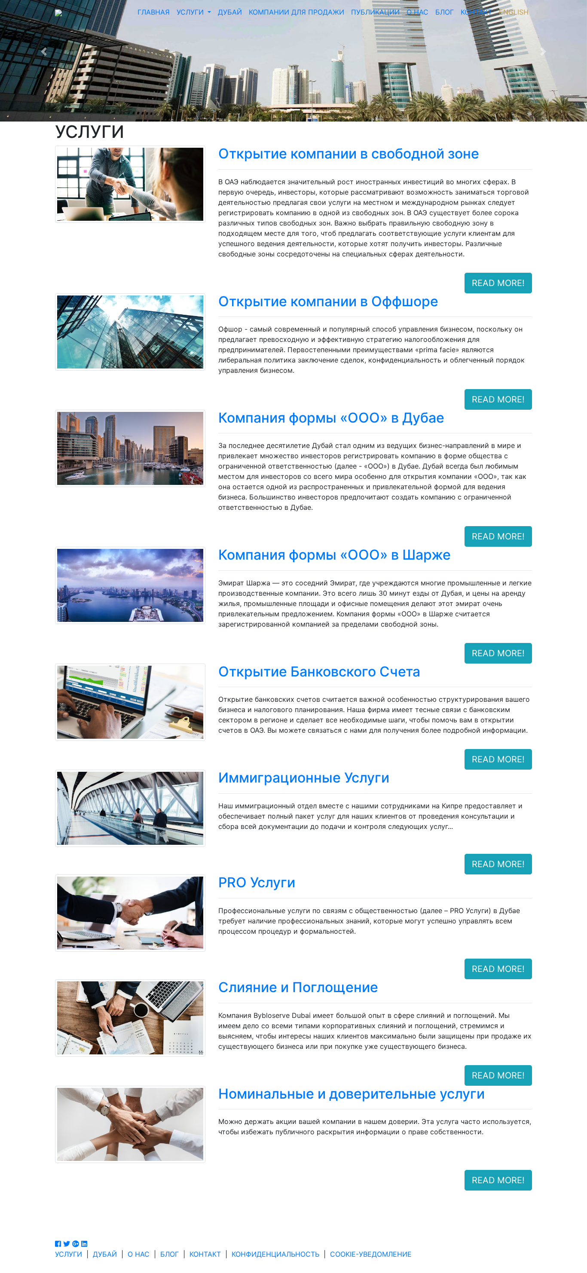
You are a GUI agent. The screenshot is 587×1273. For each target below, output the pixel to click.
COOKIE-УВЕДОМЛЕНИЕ (371, 1254)
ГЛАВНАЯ (154, 12)
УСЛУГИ (191, 12)
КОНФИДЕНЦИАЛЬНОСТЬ (275, 1254)
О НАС (417, 12)
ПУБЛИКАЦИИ (375, 12)
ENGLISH (514, 12)
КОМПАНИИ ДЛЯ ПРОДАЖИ (296, 12)
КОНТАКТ (476, 12)
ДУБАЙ (230, 12)
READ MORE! (498, 283)
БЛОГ (444, 12)
